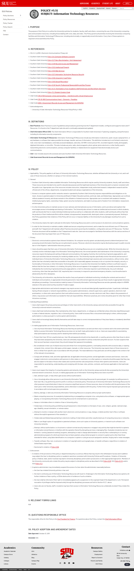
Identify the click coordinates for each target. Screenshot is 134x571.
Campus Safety (97, 551)
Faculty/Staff (101, 8)
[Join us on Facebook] (65, 563)
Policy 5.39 (63, 64)
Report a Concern (97, 557)
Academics (95, 3)
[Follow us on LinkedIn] (69, 563)
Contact (5, 34)
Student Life (107, 3)
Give (127, 564)
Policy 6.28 (69, 85)
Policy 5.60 (58, 81)
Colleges (6, 561)
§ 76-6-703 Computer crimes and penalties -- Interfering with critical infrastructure (65, 96)
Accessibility (5, 569)
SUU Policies (7, 11)
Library (6, 564)
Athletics (34, 554)
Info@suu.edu (124, 550)
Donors (114, 8)
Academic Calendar (10, 551)
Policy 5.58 (59, 78)
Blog (33, 557)
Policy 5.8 (61, 57)
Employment (98, 554)
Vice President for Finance (66, 519)
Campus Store (8, 554)
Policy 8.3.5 (77, 89)
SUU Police (99, 564)
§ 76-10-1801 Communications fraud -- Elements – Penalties (57, 99)
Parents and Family (96, 561)
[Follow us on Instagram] (60, 563)
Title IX (25, 569)
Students (92, 8)
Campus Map (35, 561)
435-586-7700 (124, 561)
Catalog (6, 557)
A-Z (29, 569)
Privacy (20, 569)
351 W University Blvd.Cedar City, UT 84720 (123, 555)
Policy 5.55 (56, 71)
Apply (127, 3)
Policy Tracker (8, 23)
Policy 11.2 (59, 92)
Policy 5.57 (66, 74)
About (117, 3)
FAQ (4, 31)
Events (34, 564)
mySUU (85, 8)
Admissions (84, 3)
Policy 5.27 (64, 60)
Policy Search (7, 27)
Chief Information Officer (113, 519)
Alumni (108, 8)
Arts (33, 551)
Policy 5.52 (58, 67)
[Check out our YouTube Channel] (73, 563)
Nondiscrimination (13, 569)
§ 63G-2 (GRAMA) (61, 103)
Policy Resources (9, 19)
